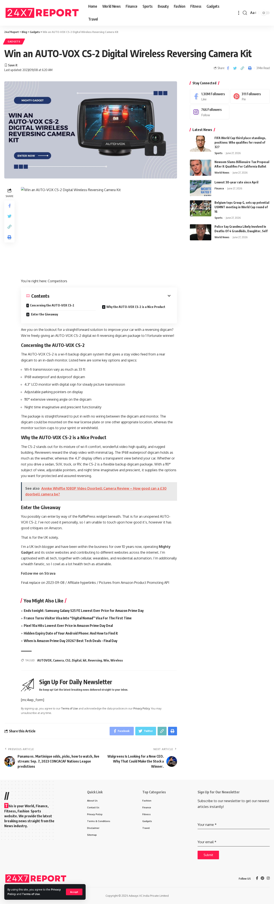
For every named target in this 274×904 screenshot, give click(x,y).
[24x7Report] (42, 12)
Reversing (95, 660)
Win (106, 660)
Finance (219, 188)
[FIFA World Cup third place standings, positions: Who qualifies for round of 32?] (200, 144)
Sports (218, 153)
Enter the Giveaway (44, 314)
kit (84, 660)
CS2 (67, 660)
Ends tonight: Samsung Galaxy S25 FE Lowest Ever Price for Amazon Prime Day (84, 610)
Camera (58, 660)
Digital (76, 660)
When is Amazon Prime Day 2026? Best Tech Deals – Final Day (70, 641)
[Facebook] (209, 96)
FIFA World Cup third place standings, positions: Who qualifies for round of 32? (240, 142)
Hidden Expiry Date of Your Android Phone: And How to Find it (71, 633)
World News (221, 172)
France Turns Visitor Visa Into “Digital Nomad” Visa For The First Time (78, 618)
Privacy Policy (141, 708)
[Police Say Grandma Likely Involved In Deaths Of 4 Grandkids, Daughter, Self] (200, 232)
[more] (239, 13)
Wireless (116, 660)
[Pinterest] (250, 96)
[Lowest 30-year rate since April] (200, 188)
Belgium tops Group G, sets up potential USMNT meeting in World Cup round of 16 (241, 207)
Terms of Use (31, 894)
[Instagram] (209, 112)
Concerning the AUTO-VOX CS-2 (52, 305)
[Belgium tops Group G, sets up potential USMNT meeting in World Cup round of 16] (200, 208)
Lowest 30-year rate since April (236, 182)
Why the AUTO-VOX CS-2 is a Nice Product (135, 307)
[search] (245, 13)
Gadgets (14, 41)
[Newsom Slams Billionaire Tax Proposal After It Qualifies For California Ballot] (200, 168)
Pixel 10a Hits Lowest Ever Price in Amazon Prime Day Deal (68, 625)
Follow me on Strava (38, 573)
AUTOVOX (44, 660)
